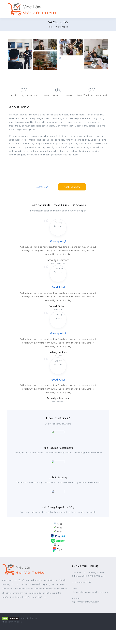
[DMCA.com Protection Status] (10, 618)
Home (51, 26)
